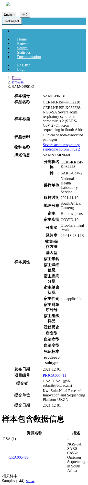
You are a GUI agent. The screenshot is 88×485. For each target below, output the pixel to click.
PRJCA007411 (54, 375)
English (9, 14)
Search (22, 48)
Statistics (24, 52)
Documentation (29, 57)
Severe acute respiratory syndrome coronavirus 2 (61, 147)
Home (22, 39)
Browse (23, 43)
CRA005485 (19, 457)
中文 (25, 14)
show (30, 481)
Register (23, 65)
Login (21, 69)
